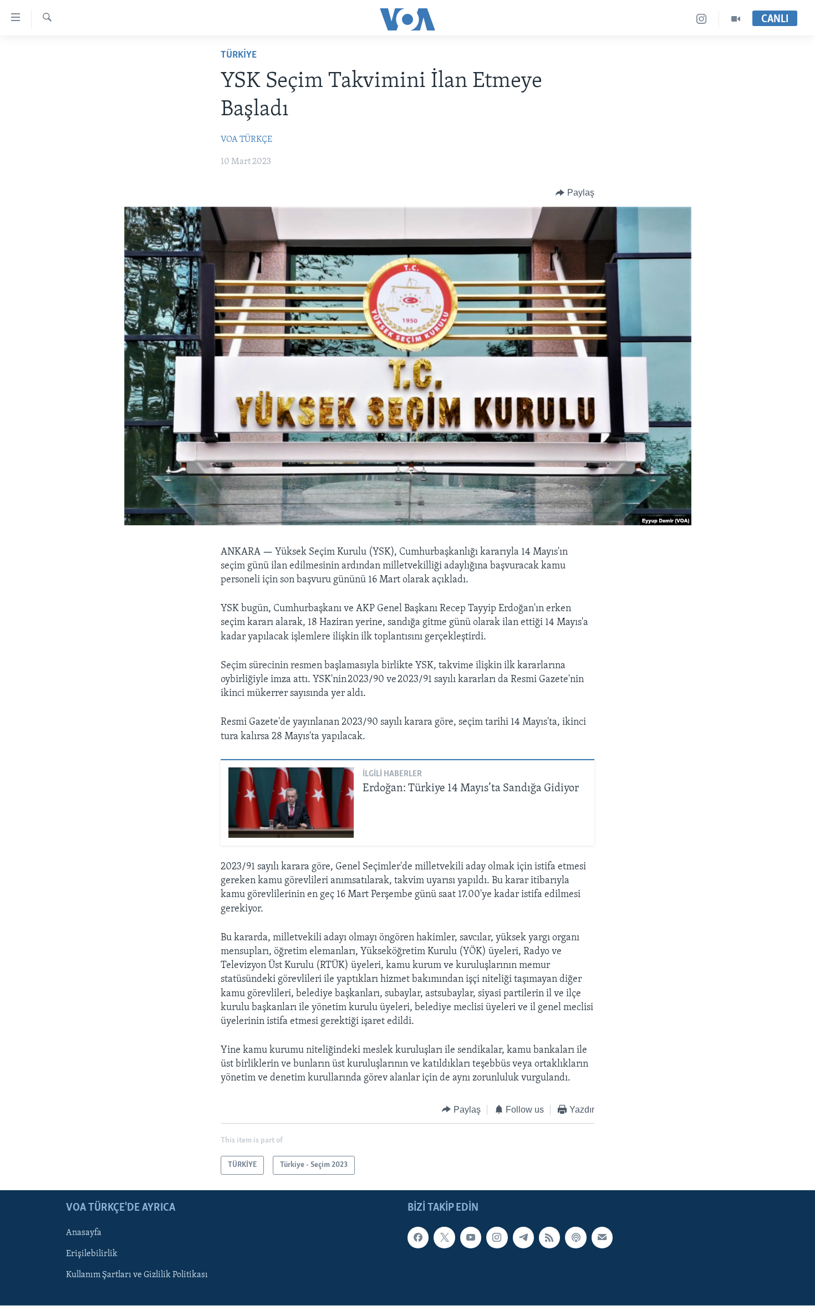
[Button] (575, 193)
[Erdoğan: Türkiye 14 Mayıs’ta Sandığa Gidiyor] (291, 802)
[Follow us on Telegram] (523, 1237)
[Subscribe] (602, 1237)
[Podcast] (575, 1237)
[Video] (735, 19)
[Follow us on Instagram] (496, 1237)
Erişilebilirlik (92, 1254)
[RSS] (549, 1237)
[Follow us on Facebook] (418, 1237)
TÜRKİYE (239, 55)
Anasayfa (83, 1233)
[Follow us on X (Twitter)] (444, 1237)
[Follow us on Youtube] (470, 1237)
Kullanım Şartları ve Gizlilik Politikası (137, 1275)
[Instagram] (701, 19)
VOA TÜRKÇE (246, 139)
